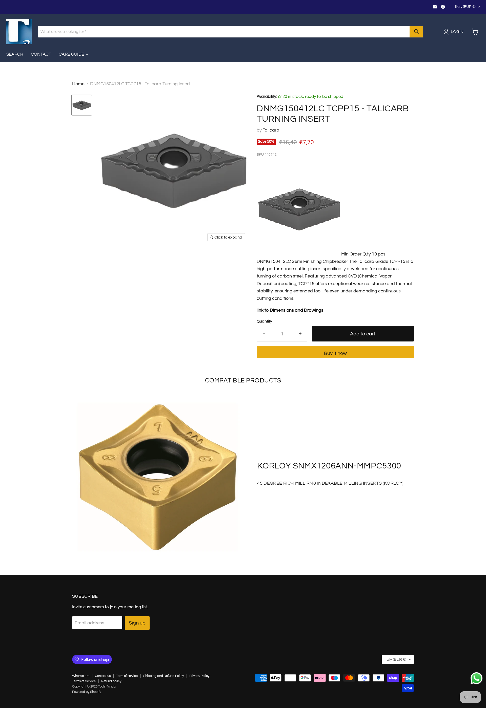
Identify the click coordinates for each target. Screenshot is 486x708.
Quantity (264, 321)
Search (14, 54)
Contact (41, 54)
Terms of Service (84, 681)
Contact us (103, 676)
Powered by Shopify (86, 692)
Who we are (80, 676)
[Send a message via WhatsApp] (476, 678)
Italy (465, 7)
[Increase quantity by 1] (300, 333)
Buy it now (335, 353)
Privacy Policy (199, 676)
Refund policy (111, 681)
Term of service (127, 676)
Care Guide (72, 54)
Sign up (137, 623)
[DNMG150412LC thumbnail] (82, 105)
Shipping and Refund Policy (163, 676)
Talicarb (271, 130)
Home (78, 83)
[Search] (416, 31)
